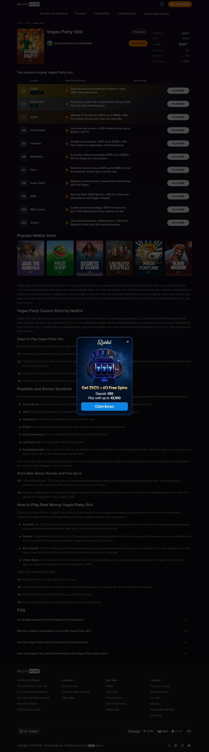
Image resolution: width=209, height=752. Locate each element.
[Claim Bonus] (104, 376)
